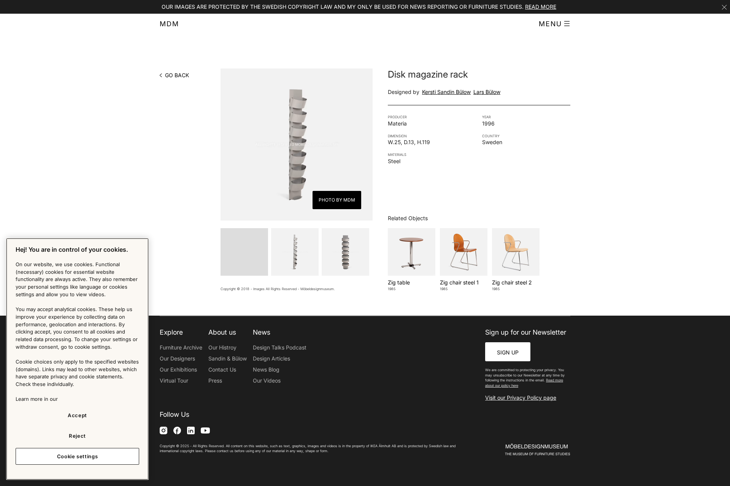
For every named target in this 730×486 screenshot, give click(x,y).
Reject (77, 436)
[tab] (244, 252)
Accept (77, 415)
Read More (540, 6)
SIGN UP (508, 352)
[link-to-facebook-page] (177, 430)
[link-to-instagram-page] (163, 430)
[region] (77, 359)
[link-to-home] (524, 449)
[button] (554, 24)
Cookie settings (77, 456)
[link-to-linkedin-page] (191, 430)
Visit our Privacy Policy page (520, 397)
